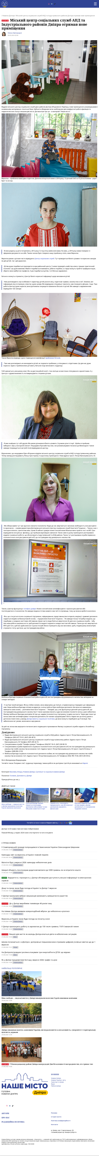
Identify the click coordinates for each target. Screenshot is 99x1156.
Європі (85, 763)
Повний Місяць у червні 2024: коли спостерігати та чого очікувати (27, 833)
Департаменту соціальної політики (41, 719)
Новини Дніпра (9, 16)
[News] (51, 4)
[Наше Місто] (5, 4)
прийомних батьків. (53, 358)
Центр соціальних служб (44, 258)
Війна (15, 937)
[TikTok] (54, 4)
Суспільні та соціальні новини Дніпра (50, 772)
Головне (13, 776)
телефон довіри (29, 609)
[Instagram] (49, 4)
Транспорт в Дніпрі (57, 1082)
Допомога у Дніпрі (24, 776)
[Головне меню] (95, 4)
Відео (53, 1084)
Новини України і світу (58, 1080)
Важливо (13, 772)
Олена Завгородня (15, 33)
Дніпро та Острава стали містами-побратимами (20, 829)
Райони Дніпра (56, 1086)
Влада (19, 772)
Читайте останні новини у (47, 823)
